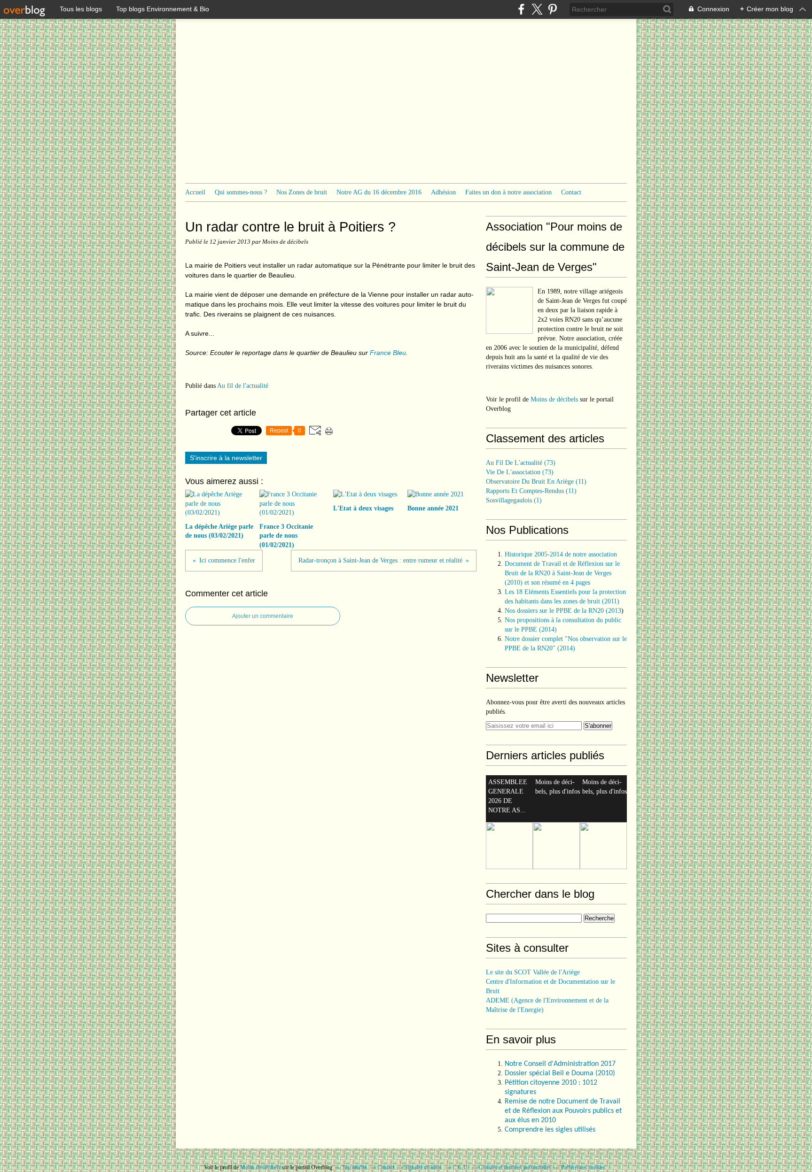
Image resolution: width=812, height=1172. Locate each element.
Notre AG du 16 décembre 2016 (379, 192)
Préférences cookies (583, 1167)
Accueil (195, 192)
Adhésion (443, 192)
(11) (536, 481)
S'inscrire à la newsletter (226, 458)
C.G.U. (461, 1167)
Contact (571, 192)
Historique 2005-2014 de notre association (561, 554)
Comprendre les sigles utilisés (550, 1129)
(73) (520, 462)
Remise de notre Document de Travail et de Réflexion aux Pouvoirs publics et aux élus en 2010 (563, 1111)
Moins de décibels (554, 399)
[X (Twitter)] (537, 9)
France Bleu (388, 352)
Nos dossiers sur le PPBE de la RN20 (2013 (563, 610)
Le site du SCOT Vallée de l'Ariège (533, 972)
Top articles (354, 1167)
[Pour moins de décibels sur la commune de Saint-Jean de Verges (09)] (509, 310)
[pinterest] (552, 9)
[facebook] (521, 9)
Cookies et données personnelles (515, 1167)
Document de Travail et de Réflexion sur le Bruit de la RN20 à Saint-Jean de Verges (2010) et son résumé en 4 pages (562, 573)
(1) (514, 500)
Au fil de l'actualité (242, 385)
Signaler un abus (423, 1167)
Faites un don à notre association (508, 192)
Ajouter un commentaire (262, 616)
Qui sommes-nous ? (241, 192)
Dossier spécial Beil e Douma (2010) (561, 1073)
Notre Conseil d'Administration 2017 (560, 1064)
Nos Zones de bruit (301, 192)
